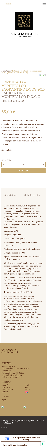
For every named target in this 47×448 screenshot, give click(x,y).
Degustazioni (7, 389)
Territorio (5, 387)
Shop (27, 389)
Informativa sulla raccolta (15, 445)
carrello (7, 4)
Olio (27, 387)
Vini (27, 385)
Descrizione (10, 195)
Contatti (4, 392)
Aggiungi (23, 170)
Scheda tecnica (32, 195)
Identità (4, 385)
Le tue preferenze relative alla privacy (26, 438)
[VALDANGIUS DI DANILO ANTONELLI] (24, 21)
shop (9, 71)
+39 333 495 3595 (14, 377)
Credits (4, 427)
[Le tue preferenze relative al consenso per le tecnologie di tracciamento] (42, 443)
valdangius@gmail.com (11, 375)
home (3, 71)
